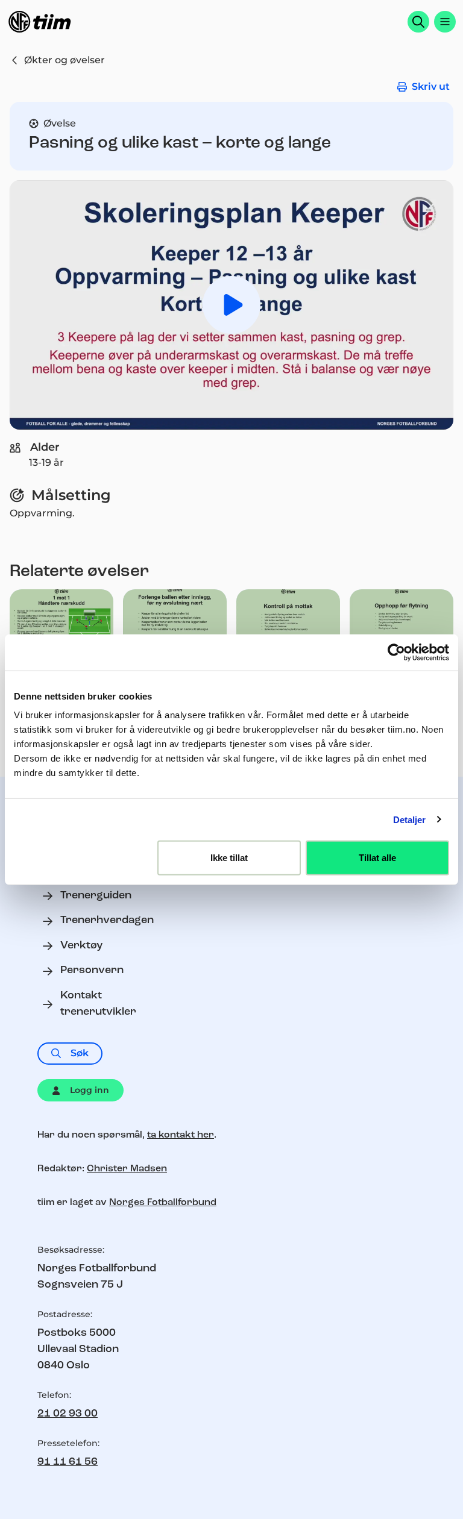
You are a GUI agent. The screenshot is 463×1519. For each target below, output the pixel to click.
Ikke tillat (229, 858)
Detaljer (409, 819)
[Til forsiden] (39, 22)
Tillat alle (377, 858)
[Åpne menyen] (445, 22)
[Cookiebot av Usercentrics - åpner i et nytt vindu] (396, 652)
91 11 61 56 (67, 1462)
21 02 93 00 (67, 1414)
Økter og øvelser (64, 60)
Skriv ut (431, 86)
